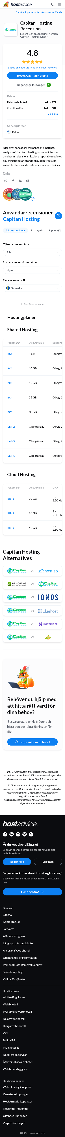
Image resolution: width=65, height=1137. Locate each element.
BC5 (9, 412)
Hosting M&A (30, 891)
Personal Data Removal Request (22, 964)
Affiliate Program (14, 936)
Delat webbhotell (14, 1018)
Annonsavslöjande (51, 12)
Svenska (16, 288)
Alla (9, 252)
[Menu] (59, 4)
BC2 (9, 368)
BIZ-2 (10, 513)
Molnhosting (11, 1047)
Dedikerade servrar (15, 1054)
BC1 (9, 353)
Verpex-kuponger (14, 1123)
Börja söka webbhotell (35, 742)
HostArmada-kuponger (17, 1101)
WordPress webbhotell (17, 1011)
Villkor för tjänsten (14, 979)
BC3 (9, 383)
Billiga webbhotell (14, 1026)
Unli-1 (11, 455)
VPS (5, 1033)
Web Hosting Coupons (17, 1087)
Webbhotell (10, 1004)
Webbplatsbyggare (15, 1069)
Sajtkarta (8, 928)
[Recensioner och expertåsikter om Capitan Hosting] (6, 181)
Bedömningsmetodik (27, 12)
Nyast (10, 270)
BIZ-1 (10, 498)
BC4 (9, 397)
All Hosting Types (14, 997)
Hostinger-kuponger (16, 1108)
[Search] (53, 4)
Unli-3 (11, 441)
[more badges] (32, 199)
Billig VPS (9, 1040)
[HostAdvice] (17, 4)
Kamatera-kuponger (15, 1094)
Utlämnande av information (20, 957)
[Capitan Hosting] (10, 29)
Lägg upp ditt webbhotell (18, 943)
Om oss (7, 914)
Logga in (48, 861)
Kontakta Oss (11, 921)
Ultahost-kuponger (15, 1115)
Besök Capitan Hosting (32, 75)
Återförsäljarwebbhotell (18, 1061)
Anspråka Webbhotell (16, 950)
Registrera (17, 861)
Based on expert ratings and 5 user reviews (32, 67)
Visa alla (53, 113)
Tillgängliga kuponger (33, 84)
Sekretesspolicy (13, 972)
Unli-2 (11, 426)
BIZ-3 (10, 527)
